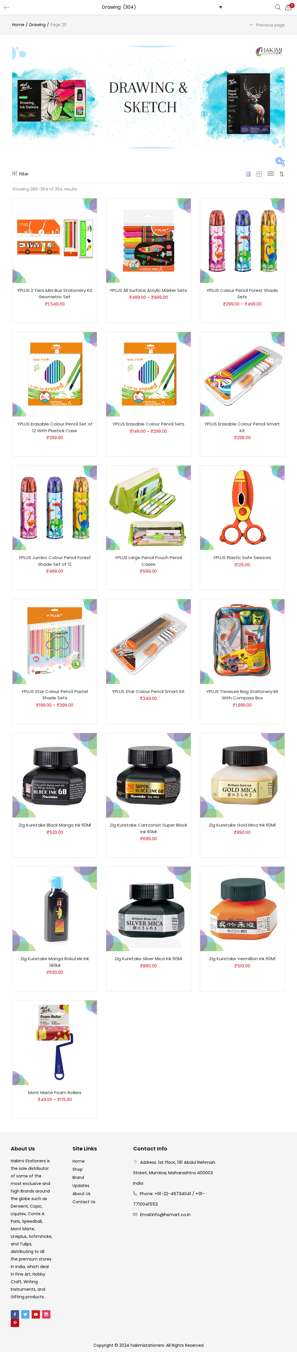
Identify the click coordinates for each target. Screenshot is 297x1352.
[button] (288, 7)
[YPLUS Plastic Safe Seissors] (242, 508)
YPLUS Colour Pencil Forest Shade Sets (242, 293)
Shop (78, 1169)
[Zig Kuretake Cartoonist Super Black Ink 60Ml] (148, 775)
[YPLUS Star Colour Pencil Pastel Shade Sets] (54, 641)
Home (18, 25)
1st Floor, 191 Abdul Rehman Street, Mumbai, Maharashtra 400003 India (174, 1172)
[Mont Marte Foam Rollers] (54, 1042)
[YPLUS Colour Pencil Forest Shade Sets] (242, 240)
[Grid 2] (259, 174)
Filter (24, 174)
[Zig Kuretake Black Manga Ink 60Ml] (54, 775)
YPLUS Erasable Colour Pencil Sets (148, 424)
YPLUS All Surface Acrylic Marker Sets (148, 290)
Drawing (37, 25)
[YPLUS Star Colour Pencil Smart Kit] (148, 641)
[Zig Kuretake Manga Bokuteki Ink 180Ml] (54, 909)
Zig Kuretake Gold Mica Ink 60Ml (242, 825)
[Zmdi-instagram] (46, 1314)
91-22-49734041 (174, 1194)
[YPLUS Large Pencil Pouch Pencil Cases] (148, 508)
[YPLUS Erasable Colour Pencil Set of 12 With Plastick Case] (54, 374)
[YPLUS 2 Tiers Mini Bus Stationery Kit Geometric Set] (54, 240)
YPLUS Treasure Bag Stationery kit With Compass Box (242, 694)
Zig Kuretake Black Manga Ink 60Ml (55, 825)
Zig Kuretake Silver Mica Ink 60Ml (148, 959)
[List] (270, 174)
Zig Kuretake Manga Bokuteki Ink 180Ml (54, 962)
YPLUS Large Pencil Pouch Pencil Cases (148, 560)
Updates (81, 1185)
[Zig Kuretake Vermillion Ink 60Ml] (242, 909)
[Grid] (248, 174)
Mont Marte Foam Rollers (55, 1092)
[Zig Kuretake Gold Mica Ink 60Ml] (242, 775)
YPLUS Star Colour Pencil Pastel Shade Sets (54, 694)
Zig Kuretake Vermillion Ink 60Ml (242, 959)
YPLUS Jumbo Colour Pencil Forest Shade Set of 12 (55, 560)
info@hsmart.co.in (171, 1214)
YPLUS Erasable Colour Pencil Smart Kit (242, 427)
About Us (81, 1194)
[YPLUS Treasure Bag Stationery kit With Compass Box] (242, 641)
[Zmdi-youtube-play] (36, 1314)
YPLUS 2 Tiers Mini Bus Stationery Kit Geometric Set (55, 293)
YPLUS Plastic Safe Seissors (242, 557)
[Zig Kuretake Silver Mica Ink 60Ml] (148, 909)
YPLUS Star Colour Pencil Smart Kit (148, 691)
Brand (78, 1177)
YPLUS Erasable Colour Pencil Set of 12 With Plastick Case (55, 427)
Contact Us (84, 1202)
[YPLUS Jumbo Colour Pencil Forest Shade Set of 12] (54, 508)
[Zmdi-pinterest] (15, 1323)
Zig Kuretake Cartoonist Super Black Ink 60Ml (148, 828)
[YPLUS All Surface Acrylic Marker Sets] (148, 240)
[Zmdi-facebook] (15, 1314)
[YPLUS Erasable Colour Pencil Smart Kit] (242, 374)
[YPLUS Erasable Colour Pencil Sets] (148, 374)
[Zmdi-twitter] (25, 1314)
